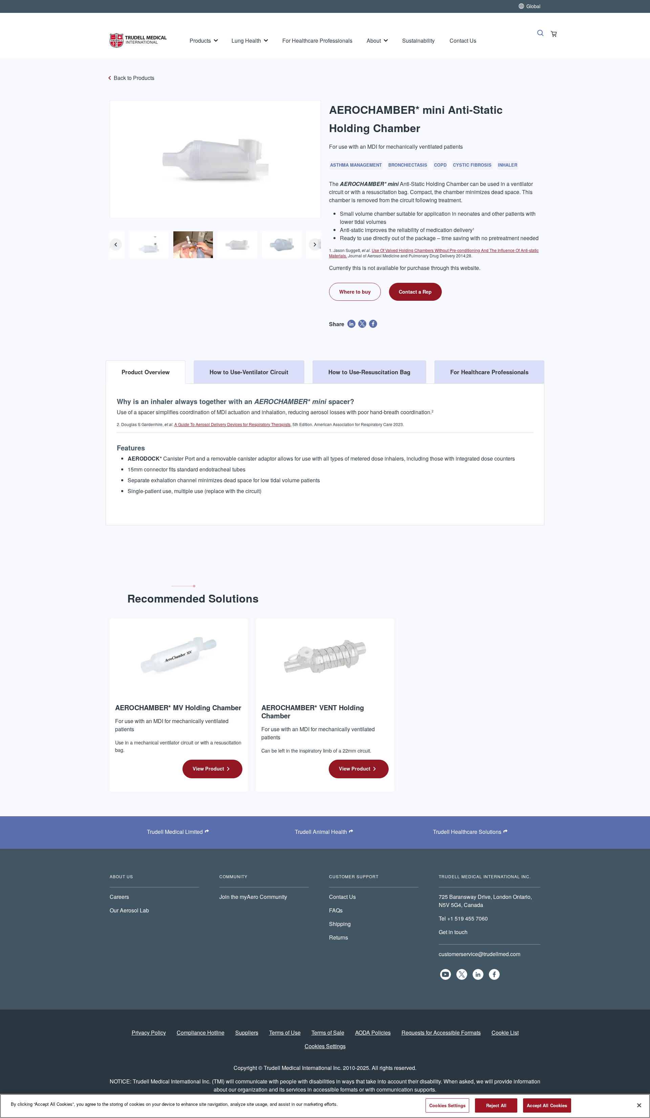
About (374, 40)
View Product (208, 768)
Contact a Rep (415, 291)
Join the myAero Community (253, 897)
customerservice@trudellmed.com (479, 954)
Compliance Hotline (200, 1032)
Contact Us (463, 40)
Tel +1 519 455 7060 (464, 918)
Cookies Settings (325, 1046)
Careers (119, 897)
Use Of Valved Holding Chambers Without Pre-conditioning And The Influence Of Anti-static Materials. (434, 252)
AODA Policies (373, 1032)
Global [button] (533, 5)
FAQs (336, 910)
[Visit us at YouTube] (445, 974)
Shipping (340, 924)
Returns (338, 937)
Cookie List (505, 1032)
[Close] (639, 1105)
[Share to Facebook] (373, 324)
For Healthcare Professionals (317, 40)
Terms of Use (285, 1032)
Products (200, 40)
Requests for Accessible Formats (441, 1032)
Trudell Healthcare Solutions (467, 832)
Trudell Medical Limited (175, 832)
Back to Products (134, 78)
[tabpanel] (325, 449)
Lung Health (246, 40)
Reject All (496, 1105)
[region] (325, 1106)
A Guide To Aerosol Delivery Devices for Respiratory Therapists (232, 424)
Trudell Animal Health (321, 832)
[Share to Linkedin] (351, 324)
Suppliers (246, 1032)
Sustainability (418, 40)
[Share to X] (362, 324)
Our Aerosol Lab (129, 910)
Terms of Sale (327, 1032)
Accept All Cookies (547, 1105)
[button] (116, 244)
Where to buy (355, 291)
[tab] (146, 371)
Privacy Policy (149, 1032)
